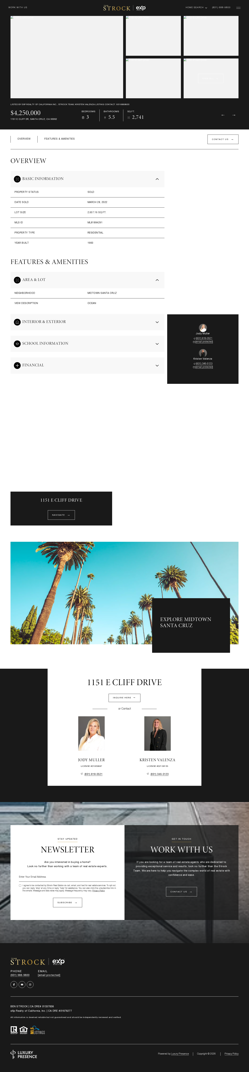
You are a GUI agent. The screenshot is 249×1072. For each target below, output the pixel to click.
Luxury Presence (180, 1054)
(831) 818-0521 (204, 338)
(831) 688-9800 (221, 8)
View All (208, 79)
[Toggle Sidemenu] (238, 7)
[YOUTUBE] (22, 984)
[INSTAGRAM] (30, 984)
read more (166, 633)
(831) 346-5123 (204, 364)
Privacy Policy (98, 891)
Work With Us (17, 8)
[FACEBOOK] (14, 984)
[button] (223, 139)
